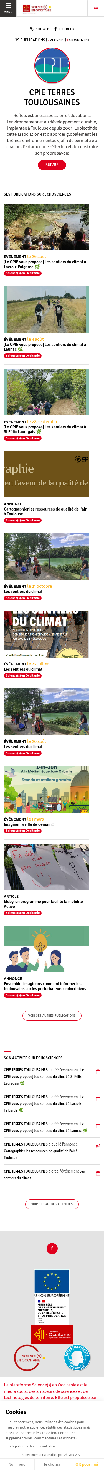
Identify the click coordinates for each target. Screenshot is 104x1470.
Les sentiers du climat (23, 592)
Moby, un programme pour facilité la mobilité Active (43, 904)
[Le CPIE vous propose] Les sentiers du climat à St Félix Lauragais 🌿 (45, 429)
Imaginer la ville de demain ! (29, 824)
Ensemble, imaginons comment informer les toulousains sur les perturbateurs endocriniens (45, 986)
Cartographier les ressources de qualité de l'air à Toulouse (45, 511)
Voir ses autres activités (52, 1204)
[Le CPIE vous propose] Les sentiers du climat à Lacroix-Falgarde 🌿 (45, 264)
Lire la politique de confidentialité (30, 1446)
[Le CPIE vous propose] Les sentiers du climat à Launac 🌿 (45, 347)
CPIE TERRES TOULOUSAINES (26, 1070)
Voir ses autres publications (52, 1016)
